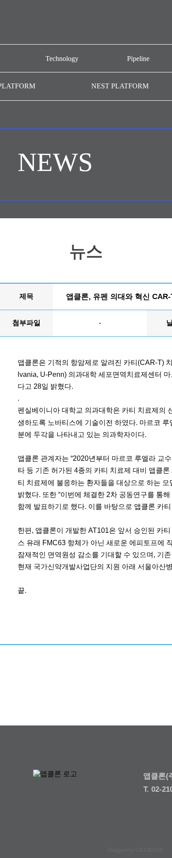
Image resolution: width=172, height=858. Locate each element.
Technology (62, 58)
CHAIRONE (149, 850)
